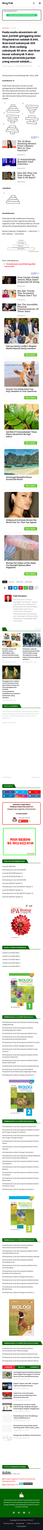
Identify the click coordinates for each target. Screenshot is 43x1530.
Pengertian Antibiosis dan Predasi (27, 1435)
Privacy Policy (8, 1523)
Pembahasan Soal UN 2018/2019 (14, 870)
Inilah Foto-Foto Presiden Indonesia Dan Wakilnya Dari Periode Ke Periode (25, 1395)
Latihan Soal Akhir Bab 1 (11, 953)
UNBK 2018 (19, 582)
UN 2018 (13, 28)
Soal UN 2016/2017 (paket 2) (12, 890)
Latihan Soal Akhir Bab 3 (11, 959)
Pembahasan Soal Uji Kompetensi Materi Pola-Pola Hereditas (19, 1266)
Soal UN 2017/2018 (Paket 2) (12, 876)
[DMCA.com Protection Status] (26, 1484)
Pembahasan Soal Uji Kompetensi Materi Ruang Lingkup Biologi (20, 1023)
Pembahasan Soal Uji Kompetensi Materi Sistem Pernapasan (20, 1162)
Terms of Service (33, 1523)
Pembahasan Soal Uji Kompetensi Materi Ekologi (20, 1066)
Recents (21, 1367)
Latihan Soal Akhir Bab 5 (11, 966)
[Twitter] (15, 588)
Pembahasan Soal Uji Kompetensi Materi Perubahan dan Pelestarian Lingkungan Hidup (19, 1070)
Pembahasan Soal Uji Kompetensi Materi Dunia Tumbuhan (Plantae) (20, 1056)
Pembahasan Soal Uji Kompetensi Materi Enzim (20, 1354)
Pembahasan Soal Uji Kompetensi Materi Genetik (20, 1256)
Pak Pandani (20, 596)
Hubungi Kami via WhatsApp (21, 15)
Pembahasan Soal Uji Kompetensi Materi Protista (21, 1042)
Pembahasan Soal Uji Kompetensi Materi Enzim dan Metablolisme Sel (20, 1252)
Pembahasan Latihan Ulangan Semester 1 (18, 1046)
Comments (34, 1367)
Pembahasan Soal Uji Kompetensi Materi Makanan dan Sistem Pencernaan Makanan (21, 1157)
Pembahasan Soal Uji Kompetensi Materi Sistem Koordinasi (20, 1173)
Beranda (5, 28)
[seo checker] (10, 1484)
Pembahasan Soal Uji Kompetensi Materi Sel (19, 1126)
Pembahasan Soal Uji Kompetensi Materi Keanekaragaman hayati (17, 1029)
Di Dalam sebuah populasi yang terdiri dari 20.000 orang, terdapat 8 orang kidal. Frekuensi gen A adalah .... (31, 654)
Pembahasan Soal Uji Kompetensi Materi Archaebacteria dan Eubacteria (17, 1038)
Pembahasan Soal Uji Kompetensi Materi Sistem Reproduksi (20, 1179)
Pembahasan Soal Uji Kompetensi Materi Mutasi (20, 1280)
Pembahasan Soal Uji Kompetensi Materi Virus (19, 1033)
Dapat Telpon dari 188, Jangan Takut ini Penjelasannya (25, 1385)
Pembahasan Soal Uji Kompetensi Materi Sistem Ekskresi (20, 1168)
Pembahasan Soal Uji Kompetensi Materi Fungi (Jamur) (19, 1050)
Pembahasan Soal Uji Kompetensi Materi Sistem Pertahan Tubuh (20, 1185)
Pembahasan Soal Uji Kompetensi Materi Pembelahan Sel (17, 1261)
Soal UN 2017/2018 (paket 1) (12, 873)
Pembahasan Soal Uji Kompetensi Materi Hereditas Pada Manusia (17, 1272)
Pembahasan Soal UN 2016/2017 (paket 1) (17, 887)
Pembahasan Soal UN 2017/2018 (14, 880)
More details (31, 355)
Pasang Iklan (21, 1526)
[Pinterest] (20, 588)
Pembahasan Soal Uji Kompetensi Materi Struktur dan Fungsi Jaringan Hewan (20, 1136)
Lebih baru (7, 777)
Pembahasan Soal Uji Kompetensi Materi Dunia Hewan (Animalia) (20, 1061)
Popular (8, 1367)
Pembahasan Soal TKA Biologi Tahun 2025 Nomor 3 (25, 1417)
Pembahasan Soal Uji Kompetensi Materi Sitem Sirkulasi (20, 1148)
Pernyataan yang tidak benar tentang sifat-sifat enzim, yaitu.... (26, 1427)
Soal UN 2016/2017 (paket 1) (12, 883)
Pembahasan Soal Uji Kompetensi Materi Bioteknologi (17, 1288)
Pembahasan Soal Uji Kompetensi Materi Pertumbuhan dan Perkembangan (17, 1246)
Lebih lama (35, 777)
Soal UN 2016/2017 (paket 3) (12, 897)
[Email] (31, 588)
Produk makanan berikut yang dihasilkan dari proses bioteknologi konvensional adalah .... (11, 654)
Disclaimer (20, 1523)
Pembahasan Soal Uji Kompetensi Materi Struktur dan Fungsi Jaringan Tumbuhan (20, 1131)
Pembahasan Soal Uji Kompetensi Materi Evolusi (20, 1283)
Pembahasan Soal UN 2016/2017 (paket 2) (17, 893)
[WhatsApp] (26, 588)
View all (38, 629)
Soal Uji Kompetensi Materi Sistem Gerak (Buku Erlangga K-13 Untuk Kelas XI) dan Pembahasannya (27, 1374)
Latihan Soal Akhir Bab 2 (11, 956)
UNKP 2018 (28, 582)
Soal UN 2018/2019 (8, 866)
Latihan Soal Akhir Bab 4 (11, 963)
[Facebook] (10, 588)
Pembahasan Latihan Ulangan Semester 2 (18, 1075)
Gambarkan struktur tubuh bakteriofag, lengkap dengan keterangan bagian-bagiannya (26, 1407)
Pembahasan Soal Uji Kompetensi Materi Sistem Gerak (20, 1142)
